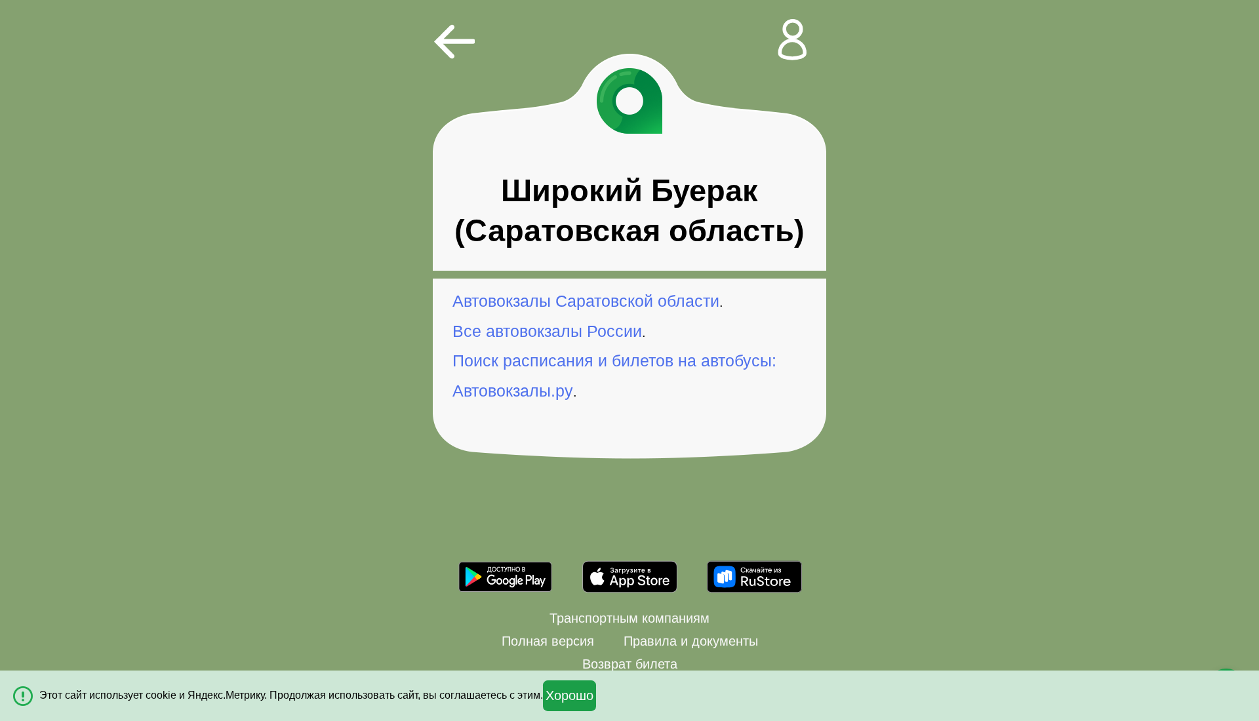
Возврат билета (629, 664)
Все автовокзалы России (547, 331)
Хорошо (569, 695)
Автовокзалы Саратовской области (585, 301)
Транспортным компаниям (629, 618)
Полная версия (548, 641)
